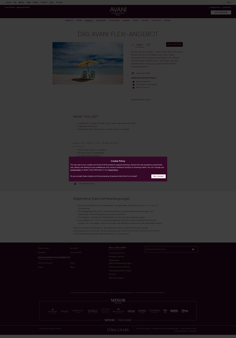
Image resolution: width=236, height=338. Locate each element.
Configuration (75, 170)
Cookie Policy (113, 170)
